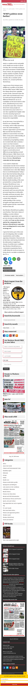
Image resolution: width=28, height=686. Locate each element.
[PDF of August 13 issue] (5, 556)
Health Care (6, 480)
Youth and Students (8, 519)
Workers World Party (9, 270)
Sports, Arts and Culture (9, 501)
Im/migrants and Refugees (10, 484)
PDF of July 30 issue (14, 568)
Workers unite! (7, 515)
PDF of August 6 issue (14, 559)
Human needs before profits (10, 482)
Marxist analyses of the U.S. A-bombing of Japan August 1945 (16, 564)
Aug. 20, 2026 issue (14, 456)
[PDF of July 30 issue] (5, 571)
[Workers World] (14, 5)
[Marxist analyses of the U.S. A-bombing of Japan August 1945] (5, 566)
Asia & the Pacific (7, 466)
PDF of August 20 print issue (16, 549)
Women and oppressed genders (11, 512)
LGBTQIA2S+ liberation (9, 489)
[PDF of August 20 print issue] (5, 552)
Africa (4, 463)
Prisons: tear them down (9, 494)
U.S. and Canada (7, 508)
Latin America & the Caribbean (11, 487)
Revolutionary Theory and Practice (12, 498)
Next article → (20, 275)
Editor (7, 19)
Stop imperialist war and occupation (12, 503)
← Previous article (9, 275)
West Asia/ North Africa (9, 510)
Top (4, 505)
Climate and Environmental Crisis (12, 468)
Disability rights (7, 470)
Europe (5, 475)
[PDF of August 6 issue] (5, 561)
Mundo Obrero (7, 491)
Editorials (5, 473)
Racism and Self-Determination (11, 496)
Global (4, 477)
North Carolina (7, 268)
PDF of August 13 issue (14, 554)
